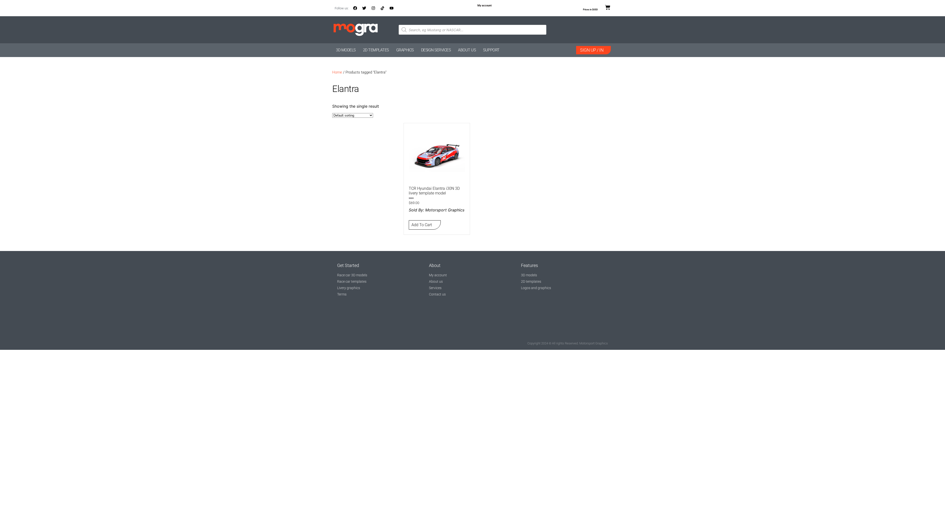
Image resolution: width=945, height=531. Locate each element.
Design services (436, 50)
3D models (346, 50)
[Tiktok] (382, 8)
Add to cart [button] (421, 224)
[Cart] (607, 8)
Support (491, 50)
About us (467, 50)
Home (337, 72)
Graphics (405, 50)
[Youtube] (391, 8)
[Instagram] (373, 8)
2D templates (376, 50)
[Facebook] (355, 8)
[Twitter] (364, 8)
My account (484, 5)
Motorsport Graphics (444, 209)
